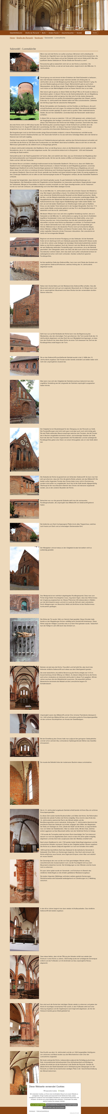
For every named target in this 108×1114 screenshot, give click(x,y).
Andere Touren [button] (54, 33)
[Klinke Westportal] (24, 640)
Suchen (95, 33)
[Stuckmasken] (24, 723)
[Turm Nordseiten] (24, 342)
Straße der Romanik (25, 37)
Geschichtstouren (16, 33)
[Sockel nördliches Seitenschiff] (24, 271)
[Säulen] (24, 1025)
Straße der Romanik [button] (32, 33)
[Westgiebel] (24, 568)
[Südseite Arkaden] (24, 509)
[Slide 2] (51, 28)
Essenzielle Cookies (51, 1091)
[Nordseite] (24, 247)
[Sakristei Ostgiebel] (24, 402)
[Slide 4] (57, 28)
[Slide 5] (60, 28)
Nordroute (39, 37)
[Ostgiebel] (24, 449)
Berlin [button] (44, 33)
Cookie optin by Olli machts (74, 1113)
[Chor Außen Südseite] (24, 485)
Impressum (32, 1111)
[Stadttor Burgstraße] (24, 211)
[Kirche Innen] (24, 688)
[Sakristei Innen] (24, 831)
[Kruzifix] (24, 1073)
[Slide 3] (54, 28)
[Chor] (24, 747)
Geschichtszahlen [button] (68, 33)
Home (12, 37)
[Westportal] (24, 604)
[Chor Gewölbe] (24, 783)
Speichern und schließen (54, 1108)
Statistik (62, 1091)
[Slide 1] (48, 28)
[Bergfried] (24, 98)
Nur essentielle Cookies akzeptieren (62, 1105)
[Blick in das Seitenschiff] (24, 977)
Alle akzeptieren (38, 1105)
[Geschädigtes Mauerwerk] (24, 881)
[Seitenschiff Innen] (24, 929)
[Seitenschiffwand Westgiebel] (24, 306)
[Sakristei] (24, 366)
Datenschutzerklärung (43, 1111)
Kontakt (79, 33)
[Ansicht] (24, 62)
